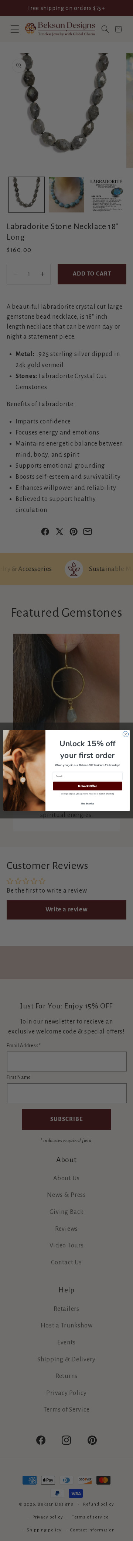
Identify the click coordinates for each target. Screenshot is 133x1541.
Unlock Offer (87, 786)
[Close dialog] (125, 734)
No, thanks (87, 803)
